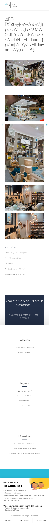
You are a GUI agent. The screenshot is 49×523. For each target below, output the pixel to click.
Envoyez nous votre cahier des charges (23, 316)
